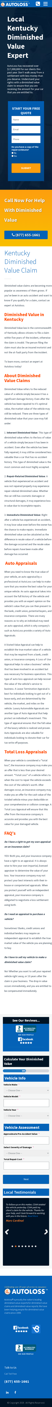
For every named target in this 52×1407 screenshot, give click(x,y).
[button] (45, 4)
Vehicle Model (12, 1096)
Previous (7, 1232)
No (15, 153)
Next (45, 1232)
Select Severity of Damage (19, 1147)
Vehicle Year (11, 1109)
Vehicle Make (11, 1084)
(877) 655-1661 (27, 235)
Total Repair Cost (14, 1159)
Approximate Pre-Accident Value (22, 1133)
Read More (32, 1216)
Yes (15, 156)
